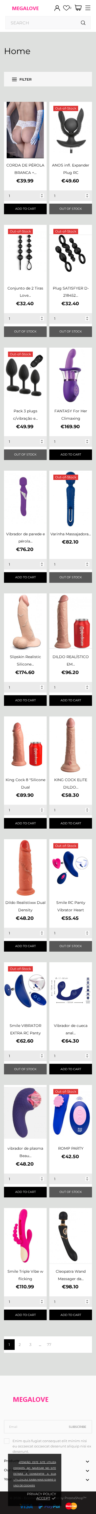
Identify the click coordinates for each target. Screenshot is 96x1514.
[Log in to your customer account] (57, 8)
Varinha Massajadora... (70, 534)
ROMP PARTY (70, 1148)
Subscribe (77, 1427)
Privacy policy (41, 1494)
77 (49, 1344)
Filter (25, 79)
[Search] (83, 23)
